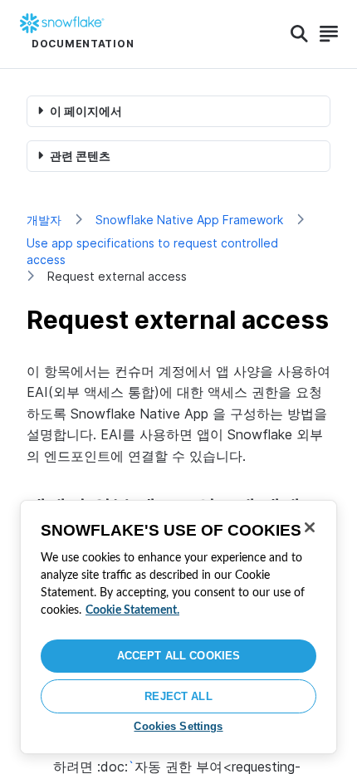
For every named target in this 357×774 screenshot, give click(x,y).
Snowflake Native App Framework (189, 220)
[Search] (299, 34)
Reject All (178, 696)
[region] (178, 627)
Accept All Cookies (178, 655)
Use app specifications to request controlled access (152, 251)
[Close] (309, 527)
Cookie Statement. (132, 610)
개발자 (44, 220)
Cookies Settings (178, 726)
